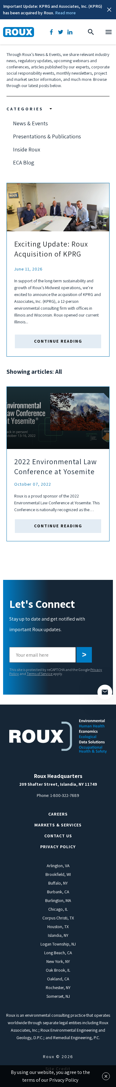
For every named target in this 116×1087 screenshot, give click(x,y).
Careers (58, 814)
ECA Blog (23, 162)
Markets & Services (58, 825)
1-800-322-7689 (64, 795)
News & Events (30, 123)
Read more (65, 13)
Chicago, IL (58, 909)
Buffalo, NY (58, 883)
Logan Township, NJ (58, 944)
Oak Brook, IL (58, 970)
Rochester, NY (58, 987)
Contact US (58, 836)
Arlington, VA (58, 865)
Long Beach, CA (58, 952)
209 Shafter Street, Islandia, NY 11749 (58, 784)
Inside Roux (26, 149)
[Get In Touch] (104, 692)
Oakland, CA (58, 979)
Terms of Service (40, 673)
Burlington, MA (58, 900)
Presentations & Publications (47, 136)
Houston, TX (58, 926)
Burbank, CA (58, 892)
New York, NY (58, 961)
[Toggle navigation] (108, 32)
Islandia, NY (58, 935)
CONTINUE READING (58, 341)
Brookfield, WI (58, 874)
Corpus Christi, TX (58, 918)
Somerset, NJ (58, 996)
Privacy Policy (58, 846)
